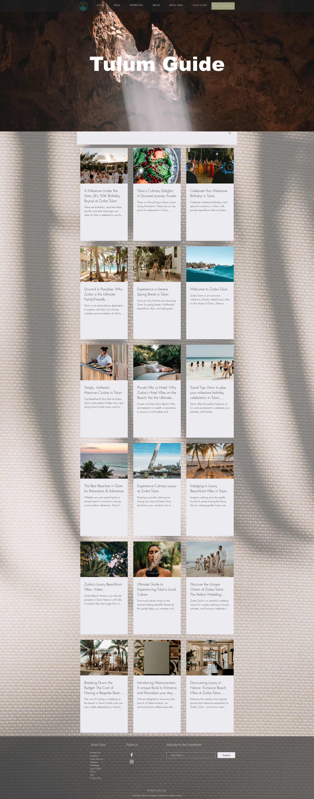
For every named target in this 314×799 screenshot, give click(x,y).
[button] (136, 5)
